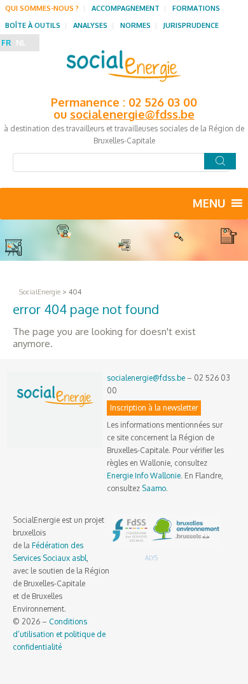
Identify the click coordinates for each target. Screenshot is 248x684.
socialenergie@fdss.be (132, 114)
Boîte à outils (32, 25)
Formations (196, 8)
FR (6, 43)
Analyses (90, 25)
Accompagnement (126, 8)
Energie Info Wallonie (144, 475)
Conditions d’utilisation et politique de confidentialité (59, 634)
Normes (135, 25)
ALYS (151, 558)
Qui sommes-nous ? (42, 8)
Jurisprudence (191, 25)
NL (20, 43)
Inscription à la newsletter (154, 407)
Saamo (154, 488)
